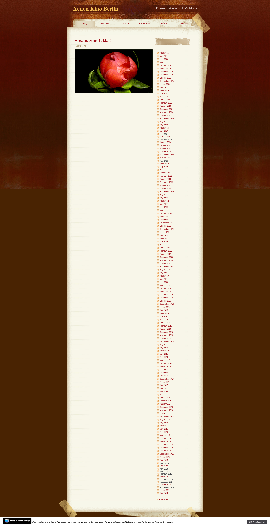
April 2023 (164, 170)
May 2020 (164, 279)
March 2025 (165, 100)
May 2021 (164, 241)
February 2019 (166, 326)
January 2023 (165, 179)
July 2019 (164, 310)
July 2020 (164, 273)
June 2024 (164, 128)
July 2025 (164, 87)
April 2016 (164, 432)
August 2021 (165, 232)
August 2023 (165, 158)
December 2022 (166, 182)
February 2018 (166, 363)
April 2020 (164, 282)
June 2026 (164, 53)
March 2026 (165, 62)
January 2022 (165, 216)
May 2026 (164, 56)
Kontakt (164, 23)
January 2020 (165, 291)
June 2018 (164, 351)
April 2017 (164, 394)
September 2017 (167, 379)
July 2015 (164, 460)
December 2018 (166, 332)
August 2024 (165, 122)
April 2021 (164, 245)
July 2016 (164, 423)
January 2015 (165, 476)
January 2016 (165, 441)
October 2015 (165, 451)
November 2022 (166, 185)
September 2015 (167, 454)
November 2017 (166, 373)
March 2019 (165, 323)
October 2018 (165, 338)
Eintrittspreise (144, 23)
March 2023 (165, 173)
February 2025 (166, 103)
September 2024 (167, 118)
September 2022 (167, 192)
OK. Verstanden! (257, 522)
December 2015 (166, 444)
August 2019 (165, 307)
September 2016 (167, 416)
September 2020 (167, 266)
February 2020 (166, 288)
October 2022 (165, 188)
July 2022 (164, 198)
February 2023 (166, 176)
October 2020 (165, 263)
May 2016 (164, 429)
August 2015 (165, 457)
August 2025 (165, 84)
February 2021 (166, 251)
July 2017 (164, 385)
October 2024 (165, 115)
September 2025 (167, 81)
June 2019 (164, 313)
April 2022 (164, 207)
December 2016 (166, 407)
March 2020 (165, 285)
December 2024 (166, 109)
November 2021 (166, 223)
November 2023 (166, 148)
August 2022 (165, 195)
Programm (104, 23)
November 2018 (166, 335)
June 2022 (164, 201)
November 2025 (166, 75)
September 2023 (167, 155)
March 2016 (165, 435)
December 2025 (166, 72)
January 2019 (165, 329)
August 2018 (165, 345)
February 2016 (166, 438)
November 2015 (166, 448)
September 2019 (167, 304)
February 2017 (166, 401)
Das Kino (125, 23)
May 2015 (164, 466)
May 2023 (164, 167)
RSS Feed (163, 499)
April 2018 (164, 357)
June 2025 (164, 90)
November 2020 (166, 260)
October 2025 (165, 78)
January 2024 (165, 142)
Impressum (184, 23)
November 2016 (166, 410)
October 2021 (165, 226)
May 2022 (164, 204)
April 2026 (164, 59)
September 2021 (167, 229)
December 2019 (166, 295)
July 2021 (164, 235)
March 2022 (165, 210)
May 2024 (164, 131)
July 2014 (164, 493)
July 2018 (164, 348)
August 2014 (165, 490)
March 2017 (165, 398)
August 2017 (165, 382)
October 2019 (165, 301)
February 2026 (166, 65)
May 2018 (164, 354)
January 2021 (165, 254)
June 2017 (164, 388)
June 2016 (164, 426)
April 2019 (164, 320)
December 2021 (166, 220)
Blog (85, 23)
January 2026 (165, 68)
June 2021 (164, 238)
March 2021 (165, 248)
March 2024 (165, 137)
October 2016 (165, 413)
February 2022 (166, 213)
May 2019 (164, 316)
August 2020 (165, 270)
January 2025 (165, 106)
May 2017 (164, 391)
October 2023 (165, 152)
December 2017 (166, 370)
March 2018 (165, 360)
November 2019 (166, 298)
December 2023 (166, 145)
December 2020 (166, 257)
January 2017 (165, 404)
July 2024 (164, 125)
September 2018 (167, 341)
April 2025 (164, 97)
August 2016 (165, 419)
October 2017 (165, 376)
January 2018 (165, 366)
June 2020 (164, 276)
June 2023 (164, 163)
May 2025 (164, 93)
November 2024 (166, 112)
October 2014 (165, 484)
